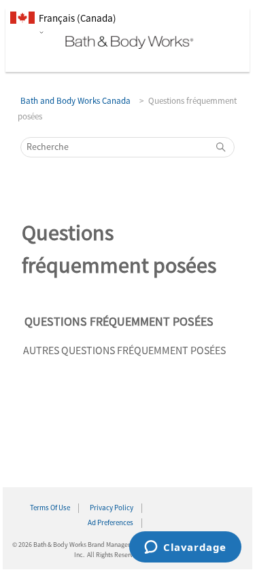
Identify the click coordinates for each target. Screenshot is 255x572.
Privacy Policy (111, 508)
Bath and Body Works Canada (75, 101)
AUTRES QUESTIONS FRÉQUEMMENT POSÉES (124, 351)
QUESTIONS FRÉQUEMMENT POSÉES (119, 322)
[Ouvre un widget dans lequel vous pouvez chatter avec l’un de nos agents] (185, 548)
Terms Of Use (50, 508)
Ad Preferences (110, 523)
